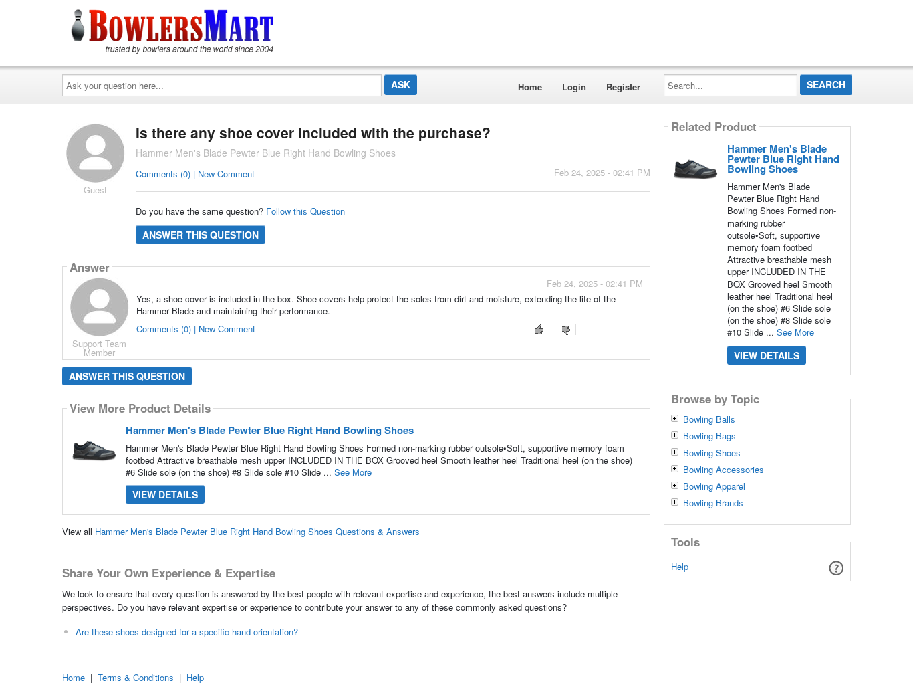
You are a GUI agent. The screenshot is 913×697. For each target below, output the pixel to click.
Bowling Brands (713, 503)
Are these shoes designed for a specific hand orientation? (187, 631)
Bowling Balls (709, 419)
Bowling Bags (709, 436)
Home (530, 86)
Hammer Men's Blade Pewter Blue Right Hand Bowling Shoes (270, 430)
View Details (165, 494)
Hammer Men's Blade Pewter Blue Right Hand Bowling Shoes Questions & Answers (257, 531)
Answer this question (200, 234)
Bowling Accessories (723, 469)
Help (679, 566)
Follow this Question (305, 211)
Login (574, 86)
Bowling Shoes (712, 453)
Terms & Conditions (136, 677)
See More (353, 472)
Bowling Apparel (714, 486)
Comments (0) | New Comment (195, 173)
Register (623, 86)
